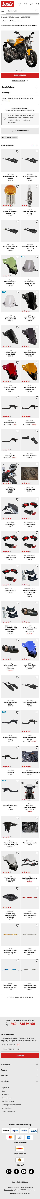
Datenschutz (6, 1094)
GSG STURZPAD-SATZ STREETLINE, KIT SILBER (29, 592)
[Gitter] (33, 145)
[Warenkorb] (37, 4)
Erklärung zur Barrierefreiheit (11, 1105)
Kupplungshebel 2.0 (10, 422)
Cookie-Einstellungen (8, 1111)
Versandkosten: (8, 1190)
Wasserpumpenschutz (29, 843)
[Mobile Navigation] (2, 10)
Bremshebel (10, 772)
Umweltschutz (6, 1108)
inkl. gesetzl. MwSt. (19, 1187)
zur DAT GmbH (30, 110)
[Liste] (37, 145)
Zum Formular (12, 122)
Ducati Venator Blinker (29, 456)
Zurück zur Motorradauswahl (12, 21)
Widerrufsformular (8, 1101)
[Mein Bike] (25, 4)
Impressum (5, 1088)
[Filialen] (19, 4)
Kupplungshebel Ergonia (29, 878)
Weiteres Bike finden (18, 81)
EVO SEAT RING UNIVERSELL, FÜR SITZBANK (10, 915)
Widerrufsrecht (7, 1098)
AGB (3, 1091)
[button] (36, 11)
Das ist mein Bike (20, 75)
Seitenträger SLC (30, 489)
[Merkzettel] (31, 4)
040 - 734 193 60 (22, 1024)
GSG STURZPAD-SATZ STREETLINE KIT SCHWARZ (10, 630)
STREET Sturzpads (29, 524)
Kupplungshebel (30, 422)
